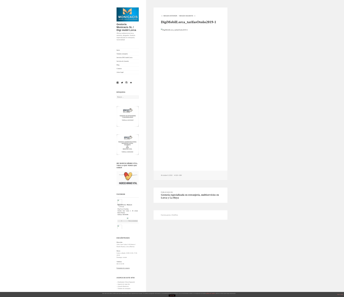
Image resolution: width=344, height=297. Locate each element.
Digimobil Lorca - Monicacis (124, 204)
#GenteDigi (126, 209)
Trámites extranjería (122, 54)
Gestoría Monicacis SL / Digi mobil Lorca (126, 27)
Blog (118, 65)
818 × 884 (178, 175)
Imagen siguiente (186, 16)
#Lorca (121, 209)
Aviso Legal (120, 72)
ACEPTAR (172, 295)
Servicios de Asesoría (123, 61)
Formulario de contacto (123, 268)
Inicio (118, 50)
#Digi (118, 209)
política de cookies (210, 293)
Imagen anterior (170, 16)
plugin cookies (340, 294)
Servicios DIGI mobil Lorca (124, 57)
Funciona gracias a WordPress (169, 215)
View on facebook (133, 221)
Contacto (119, 68)
